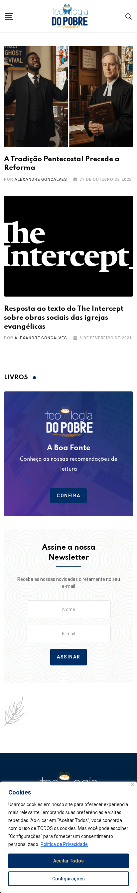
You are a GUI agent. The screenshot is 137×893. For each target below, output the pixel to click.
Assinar (68, 656)
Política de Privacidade (64, 844)
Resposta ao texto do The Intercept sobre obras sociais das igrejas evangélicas (63, 318)
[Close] (132, 784)
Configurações (68, 878)
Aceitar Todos (68, 860)
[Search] (128, 16)
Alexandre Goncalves (40, 179)
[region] (68, 837)
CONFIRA (68, 495)
